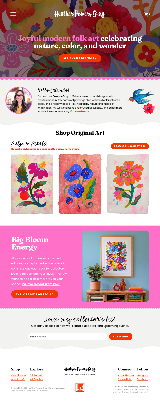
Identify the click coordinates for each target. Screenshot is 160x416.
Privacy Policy (17, 390)
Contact (44, 390)
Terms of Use (32, 390)
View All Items (18, 375)
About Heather (126, 375)
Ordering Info (18, 379)
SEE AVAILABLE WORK (80, 58)
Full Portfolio (36, 375)
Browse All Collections (130, 146)
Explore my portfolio (35, 294)
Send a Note (125, 379)
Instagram (142, 375)
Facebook (142, 379)
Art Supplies (36, 379)
